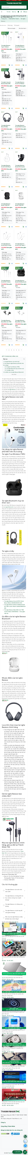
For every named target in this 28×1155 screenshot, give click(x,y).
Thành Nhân (11, 1153)
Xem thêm (14, 374)
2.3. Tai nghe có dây (9, 370)
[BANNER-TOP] (14, 0)
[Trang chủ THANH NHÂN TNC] (14, 3)
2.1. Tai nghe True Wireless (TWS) (12, 366)
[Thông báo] (15, 1133)
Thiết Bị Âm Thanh (14, 18)
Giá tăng (10, 25)
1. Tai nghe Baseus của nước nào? (11, 361)
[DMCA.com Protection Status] (5, 1134)
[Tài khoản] (21, 12)
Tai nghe (23, 18)
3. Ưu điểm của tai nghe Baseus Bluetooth (13, 372)
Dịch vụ (14, 11)
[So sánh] (12, 65)
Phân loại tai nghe (11, 28)
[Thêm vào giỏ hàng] (9, 65)
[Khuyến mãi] (18, 12)
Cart (26, 11)
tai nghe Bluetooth (8, 507)
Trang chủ (4, 18)
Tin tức (9, 11)
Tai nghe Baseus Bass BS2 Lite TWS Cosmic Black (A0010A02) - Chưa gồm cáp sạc (14, 611)
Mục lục (14, 359)
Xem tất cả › (15, 922)
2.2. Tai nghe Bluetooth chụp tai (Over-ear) (14, 368)
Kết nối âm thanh (22, 28)
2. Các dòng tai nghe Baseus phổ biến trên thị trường (13, 364)
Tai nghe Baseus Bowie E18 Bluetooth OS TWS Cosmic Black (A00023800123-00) (15, 606)
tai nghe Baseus (12, 389)
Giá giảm (17, 25)
